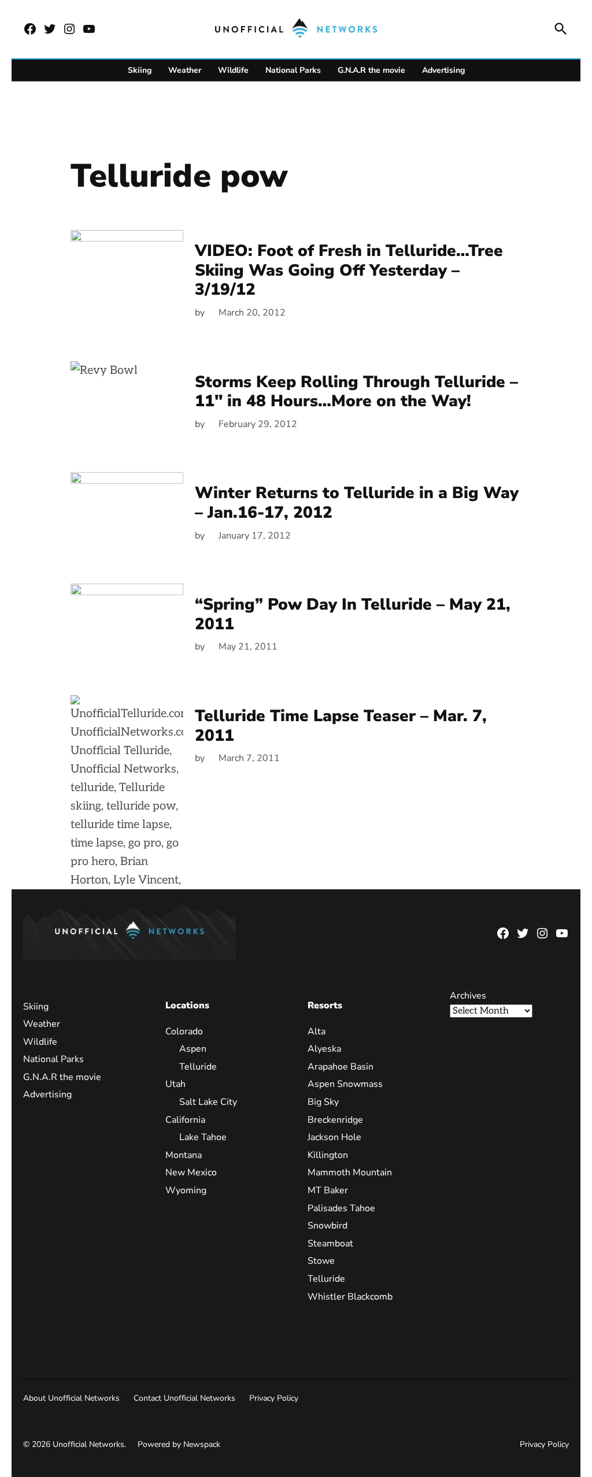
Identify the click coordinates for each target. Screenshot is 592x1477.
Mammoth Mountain (350, 1172)
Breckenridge (335, 1120)
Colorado (184, 1031)
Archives (468, 995)
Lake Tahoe (203, 1137)
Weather (184, 70)
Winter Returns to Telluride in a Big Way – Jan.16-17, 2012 (357, 503)
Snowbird (327, 1225)
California (185, 1120)
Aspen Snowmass (345, 1084)
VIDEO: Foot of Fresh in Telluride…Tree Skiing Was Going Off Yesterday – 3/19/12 (349, 270)
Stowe (321, 1261)
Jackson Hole (334, 1137)
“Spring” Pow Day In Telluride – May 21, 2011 (352, 614)
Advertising (443, 70)
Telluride (198, 1066)
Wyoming (185, 1190)
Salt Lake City (208, 1102)
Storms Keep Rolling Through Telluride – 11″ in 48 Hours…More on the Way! (356, 392)
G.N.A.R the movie (371, 70)
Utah (175, 1084)
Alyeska (324, 1048)
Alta (316, 1031)
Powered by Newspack (179, 1444)
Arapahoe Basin (340, 1066)
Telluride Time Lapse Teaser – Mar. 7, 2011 (341, 726)
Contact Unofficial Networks (184, 1398)
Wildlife (233, 70)
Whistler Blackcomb (350, 1296)
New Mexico (191, 1172)
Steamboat (330, 1243)
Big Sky (323, 1102)
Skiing (139, 70)
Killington (328, 1155)
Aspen (192, 1048)
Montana (183, 1155)
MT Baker (328, 1190)
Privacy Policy (273, 1398)
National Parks (293, 70)
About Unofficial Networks (71, 1398)
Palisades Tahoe (341, 1208)
